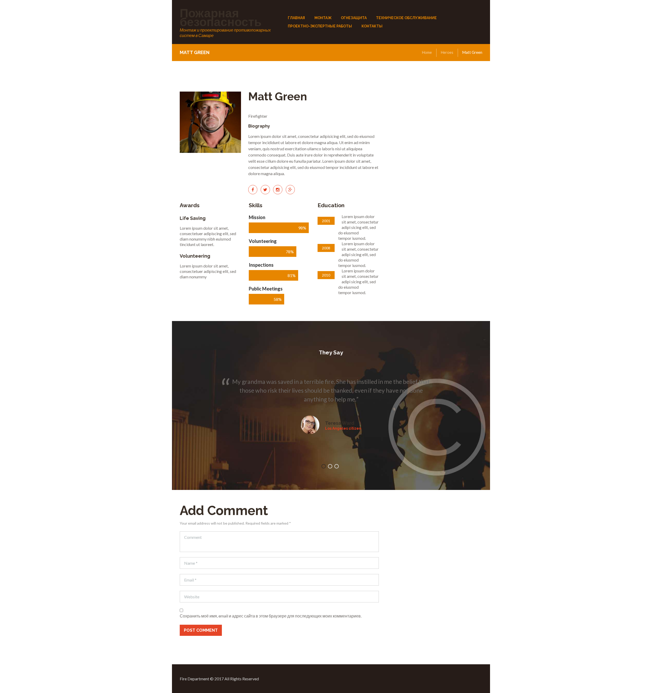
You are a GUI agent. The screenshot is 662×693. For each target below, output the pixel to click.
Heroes (447, 52)
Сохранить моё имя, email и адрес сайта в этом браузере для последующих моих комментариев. (271, 615)
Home (427, 52)
